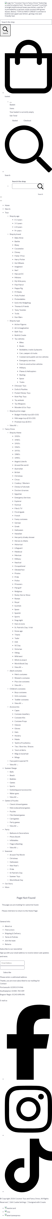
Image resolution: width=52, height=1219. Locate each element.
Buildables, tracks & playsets (30, 350)
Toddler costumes (22, 699)
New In (7, 209)
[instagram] (28, 1134)
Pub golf (18, 588)
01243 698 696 (18, 994)
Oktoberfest (20, 570)
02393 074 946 (17, 987)
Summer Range (11, 768)
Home (7, 205)
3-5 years (18, 223)
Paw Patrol (19, 285)
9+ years (18, 230)
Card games (14, 819)
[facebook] (28, 1078)
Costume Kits (20, 718)
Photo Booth (15, 837)
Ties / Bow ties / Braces (24, 746)
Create (43, 1202)
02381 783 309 (18, 991)
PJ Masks (18, 292)
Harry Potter (20, 259)
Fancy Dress (10, 429)
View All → (14, 425)
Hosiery (18, 736)
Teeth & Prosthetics (22, 743)
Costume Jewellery (22, 714)
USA (16, 642)
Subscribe (7, 972)
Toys (7, 212)
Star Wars (18, 317)
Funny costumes (21, 519)
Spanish (18, 613)
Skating (22, 375)
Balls (12, 772)
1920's (17, 436)
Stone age (19, 631)
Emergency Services (23, 497)
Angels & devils (21, 461)
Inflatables (14, 840)
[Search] (40, 186)
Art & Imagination (22, 328)
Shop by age (14, 216)
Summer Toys (15, 876)
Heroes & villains (21, 541)
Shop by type (15, 321)
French (17, 515)
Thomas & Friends (22, 306)
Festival (18, 505)
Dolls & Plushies (21, 389)
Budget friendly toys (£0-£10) (27, 414)
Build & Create (20, 335)
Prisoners (18, 584)
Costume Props (21, 721)
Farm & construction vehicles (31, 364)
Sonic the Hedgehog (23, 303)
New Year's (14, 865)
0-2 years (18, 220)
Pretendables (20, 299)
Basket (15, 120)
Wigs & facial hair (22, 754)
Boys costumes (21, 692)
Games (12, 782)
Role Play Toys (20, 396)
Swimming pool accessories (20, 790)
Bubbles (13, 779)
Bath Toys (19, 331)
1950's (17, 443)
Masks (17, 739)
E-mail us (3, 1000)
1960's (17, 447)
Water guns (14, 793)
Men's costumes (21, 674)
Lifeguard (18, 548)
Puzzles (13, 811)
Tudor (17, 638)
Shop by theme (15, 433)
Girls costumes (20, 696)
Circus (17, 479)
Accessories (14, 707)
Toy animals (19, 400)
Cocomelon (19, 249)
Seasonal (8, 851)
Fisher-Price (20, 256)
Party (7, 829)
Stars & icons (20, 624)
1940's (17, 440)
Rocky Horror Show (22, 595)
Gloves (17, 728)
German (18, 523)
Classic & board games (19, 804)
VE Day (18, 645)
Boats (21, 346)
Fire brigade (19, 512)
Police (17, 580)
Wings (17, 757)
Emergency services (27, 360)
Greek (17, 526)
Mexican (18, 555)
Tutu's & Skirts (20, 750)
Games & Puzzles (11, 801)
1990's (17, 458)
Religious (18, 591)
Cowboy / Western (22, 483)
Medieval (18, 552)
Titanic (17, 635)
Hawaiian (18, 534)
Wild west (18, 656)
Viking (17, 653)
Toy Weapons (20, 404)
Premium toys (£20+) (23, 422)
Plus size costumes (22, 681)
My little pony (20, 281)
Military (22, 368)
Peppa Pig (19, 288)
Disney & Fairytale (22, 487)
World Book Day (21, 663)
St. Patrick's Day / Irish (24, 627)
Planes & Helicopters (27, 371)
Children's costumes (18, 689)
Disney (17, 252)
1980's (17, 454)
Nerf (16, 270)
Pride (17, 577)
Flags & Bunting (16, 844)
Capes (17, 710)
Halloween (19, 530)
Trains (21, 382)
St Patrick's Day (16, 873)
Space (21, 378)
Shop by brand (15, 234)
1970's (17, 451)
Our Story (9, 884)
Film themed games (17, 815)
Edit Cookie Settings (18, 1202)
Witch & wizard (21, 660)
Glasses (18, 725)
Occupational (20, 566)
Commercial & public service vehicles (33, 357)
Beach (12, 775)
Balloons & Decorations (19, 833)
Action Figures (20, 324)
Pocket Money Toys (22, 393)
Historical (18, 544)
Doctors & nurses (22, 490)
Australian (19, 469)
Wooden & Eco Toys (23, 407)
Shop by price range (17, 411)
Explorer (18, 501)
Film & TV (18, 508)
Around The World (17, 855)
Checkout (27, 120)
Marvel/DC (19, 274)
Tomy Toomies (20, 310)
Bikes (21, 342)
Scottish (18, 606)
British (17, 472)
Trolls (17, 313)
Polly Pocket (20, 295)
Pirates (17, 573)
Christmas (19, 476)
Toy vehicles (19, 339)
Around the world (21, 465)
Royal (17, 602)
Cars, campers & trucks (28, 353)
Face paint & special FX (19, 761)
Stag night (19, 620)
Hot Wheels (19, 263)
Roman (17, 598)
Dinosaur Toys (20, 386)
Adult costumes (16, 671)
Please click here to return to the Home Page (20, 911)
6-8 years (18, 227)
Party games (15, 822)
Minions (18, 277)
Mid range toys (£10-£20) (25, 418)
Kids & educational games (20, 808)
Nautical (18, 562)
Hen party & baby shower (25, 537)
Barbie (17, 241)
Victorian (18, 649)
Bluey (17, 245)
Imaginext (19, 267)
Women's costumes (22, 678)
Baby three (19, 238)
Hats (16, 732)
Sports (17, 617)
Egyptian (18, 494)
